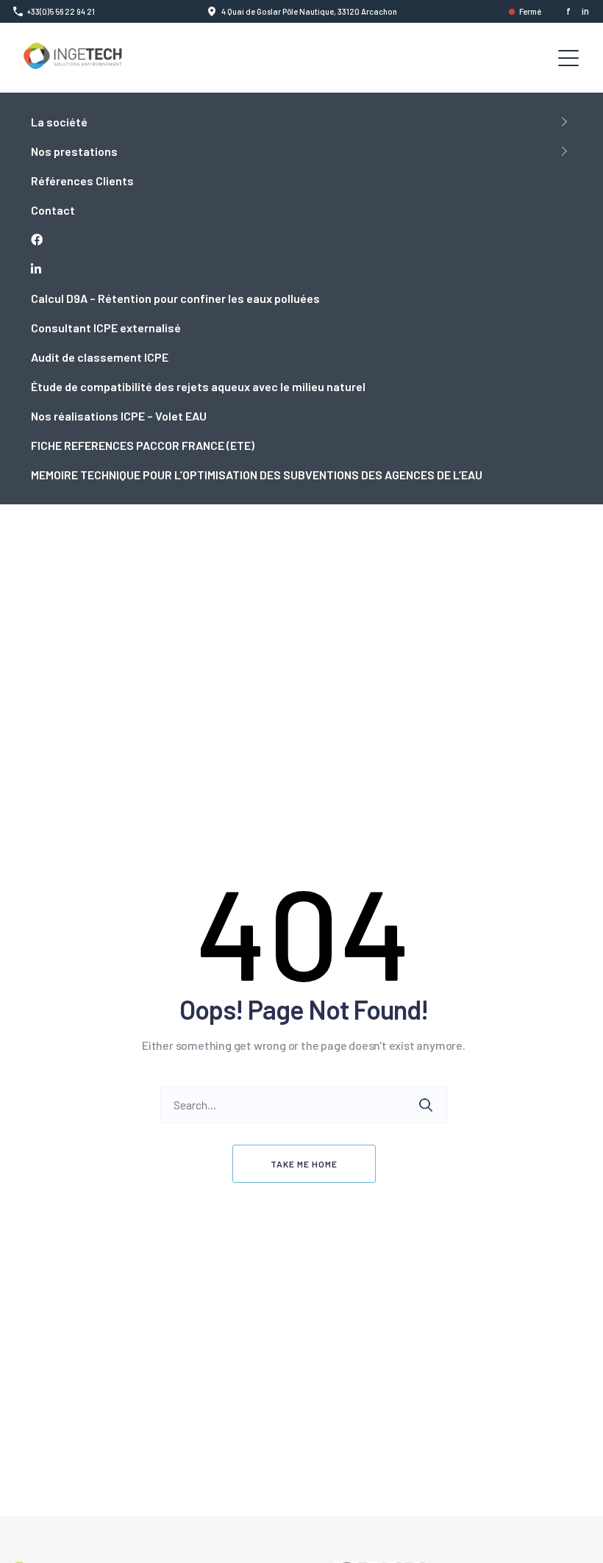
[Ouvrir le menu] (568, 58)
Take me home (304, 1164)
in (585, 11)
